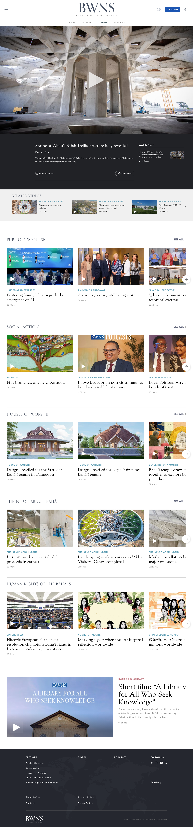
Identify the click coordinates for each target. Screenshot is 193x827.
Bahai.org (156, 782)
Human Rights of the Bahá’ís (42, 782)
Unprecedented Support (165, 634)
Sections (87, 22)
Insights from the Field (94, 377)
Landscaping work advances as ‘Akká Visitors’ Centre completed (110, 559)
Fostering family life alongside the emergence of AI (35, 297)
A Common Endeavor (92, 290)
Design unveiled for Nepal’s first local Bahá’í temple (110, 472)
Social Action (33, 768)
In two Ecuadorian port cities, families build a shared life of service (110, 384)
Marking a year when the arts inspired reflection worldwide (110, 642)
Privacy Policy (86, 797)
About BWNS (33, 797)
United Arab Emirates (21, 290)
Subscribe (172, 9)
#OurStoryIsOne (89, 634)
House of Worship (19, 464)
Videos (103, 22)
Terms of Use (85, 803)
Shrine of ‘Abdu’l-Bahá (51, 201)
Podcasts (119, 22)
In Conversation (160, 377)
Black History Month (163, 464)
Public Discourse (35, 763)
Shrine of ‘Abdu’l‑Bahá (38, 777)
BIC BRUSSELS (15, 634)
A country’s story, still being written (108, 295)
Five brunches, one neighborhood (36, 382)
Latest (71, 22)
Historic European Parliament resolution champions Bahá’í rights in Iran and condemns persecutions (39, 644)
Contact (30, 803)
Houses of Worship (36, 772)
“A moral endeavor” (162, 290)
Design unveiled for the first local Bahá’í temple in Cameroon (35, 472)
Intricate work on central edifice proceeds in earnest (34, 559)
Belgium (12, 377)
